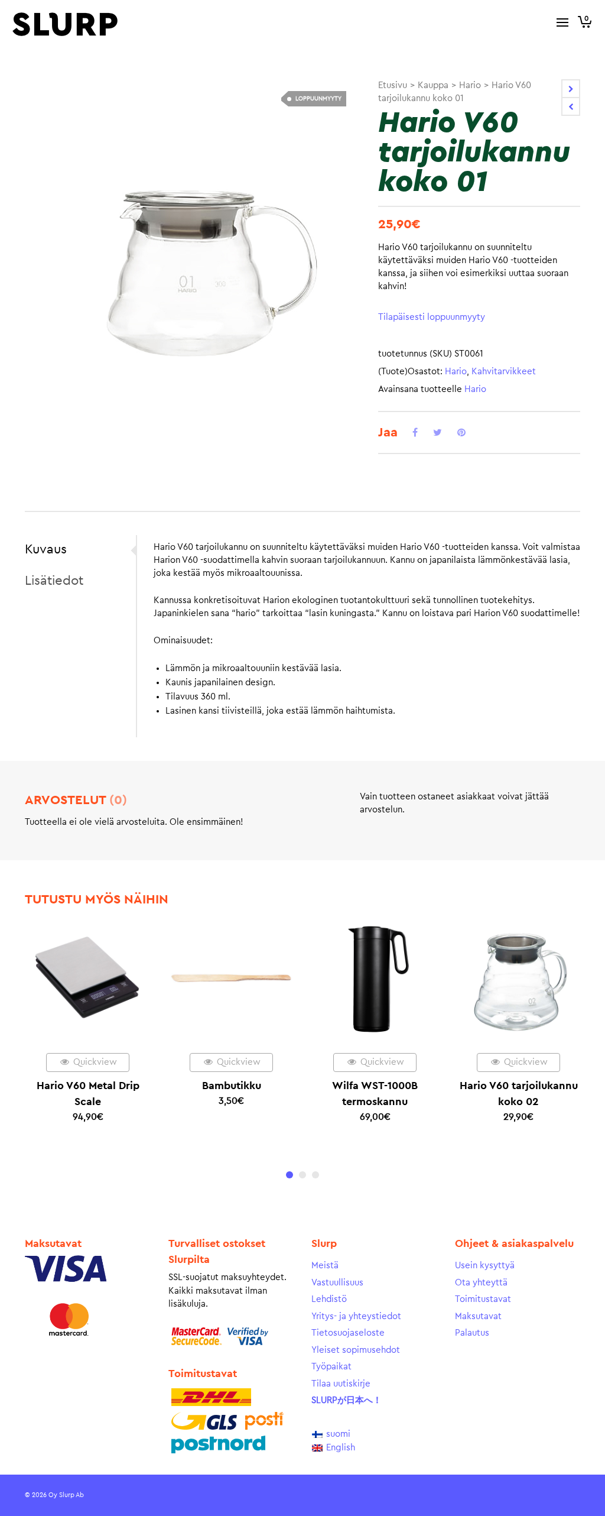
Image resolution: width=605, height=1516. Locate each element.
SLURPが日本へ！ (346, 1400)
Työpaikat (331, 1366)
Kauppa (433, 85)
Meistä (325, 1265)
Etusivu (392, 85)
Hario (470, 85)
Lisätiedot (54, 580)
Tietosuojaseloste (348, 1333)
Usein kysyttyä (485, 1265)
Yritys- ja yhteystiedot (356, 1316)
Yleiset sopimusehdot (355, 1350)
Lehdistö (329, 1299)
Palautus (472, 1333)
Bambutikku (231, 1085)
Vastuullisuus (337, 1282)
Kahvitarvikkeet (503, 371)
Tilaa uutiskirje (340, 1383)
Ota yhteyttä (481, 1282)
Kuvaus (46, 549)
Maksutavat (478, 1316)
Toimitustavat (483, 1299)
